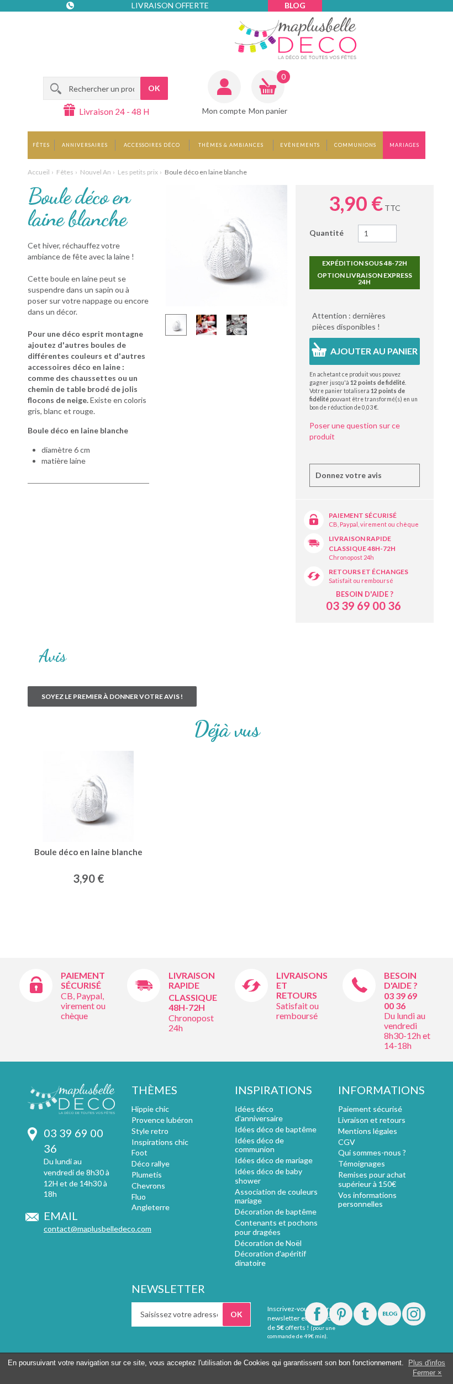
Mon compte (224, 110)
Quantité (326, 232)
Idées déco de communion (259, 1145)
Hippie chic (150, 1108)
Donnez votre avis (348, 475)
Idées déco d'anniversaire (259, 1113)
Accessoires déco (152, 145)
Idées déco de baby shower (268, 1175)
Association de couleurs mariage (276, 1196)
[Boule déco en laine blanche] (176, 325)
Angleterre (150, 1207)
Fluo (138, 1196)
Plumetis (146, 1174)
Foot (139, 1152)
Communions (355, 145)
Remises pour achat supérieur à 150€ (372, 1179)
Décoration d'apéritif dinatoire (270, 1258)
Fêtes (41, 145)
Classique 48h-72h (362, 548)
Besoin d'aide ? (364, 594)
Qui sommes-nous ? (372, 1152)
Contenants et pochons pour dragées (276, 1227)
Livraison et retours (371, 1120)
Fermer (424, 1373)
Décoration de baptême (276, 1211)
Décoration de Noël (268, 1243)
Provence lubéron (162, 1120)
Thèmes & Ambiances (231, 145)
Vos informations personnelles (367, 1199)
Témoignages (361, 1163)
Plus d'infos (426, 1363)
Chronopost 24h (351, 557)
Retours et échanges (368, 572)
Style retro (149, 1131)
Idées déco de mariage (274, 1160)
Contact (89, 27)
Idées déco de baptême (276, 1129)
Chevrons (148, 1185)
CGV (346, 1142)
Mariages (404, 145)
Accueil (39, 172)
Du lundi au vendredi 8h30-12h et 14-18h (407, 1030)
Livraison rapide (360, 538)
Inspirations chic (159, 1142)
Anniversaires (85, 145)
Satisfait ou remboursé (361, 580)
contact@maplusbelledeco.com (97, 1228)
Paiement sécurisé (363, 515)
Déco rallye (150, 1163)
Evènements (300, 145)
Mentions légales (367, 1131)
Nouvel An (95, 172)
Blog (295, 5)
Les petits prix (138, 172)
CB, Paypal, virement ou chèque (374, 524)
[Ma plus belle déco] (295, 38)
